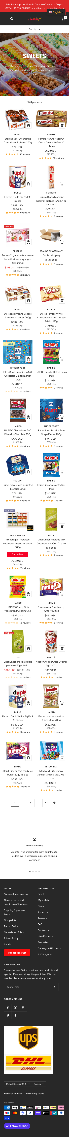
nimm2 (51, 603)
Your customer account (16, 894)
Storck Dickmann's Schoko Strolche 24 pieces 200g (18, 315)
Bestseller (43, 942)
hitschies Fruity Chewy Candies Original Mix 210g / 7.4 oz (51, 774)
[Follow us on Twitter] (15, 1008)
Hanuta (51, 134)
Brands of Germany (51, 251)
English (37, 1084)
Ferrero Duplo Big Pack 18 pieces (17, 199)
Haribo (51, 368)
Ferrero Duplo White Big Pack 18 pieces (17, 718)
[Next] (54, 803)
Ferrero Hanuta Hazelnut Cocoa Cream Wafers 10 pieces (51, 142)
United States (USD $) (16, 1084)
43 (46, 802)
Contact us (43, 930)
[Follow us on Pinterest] (8, 1015)
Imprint (8, 944)
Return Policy (11, 926)
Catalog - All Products (49, 948)
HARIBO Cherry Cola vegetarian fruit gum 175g (18, 609)
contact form (57, 8)
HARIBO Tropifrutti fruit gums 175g (51, 374)
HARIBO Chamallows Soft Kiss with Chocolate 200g (17, 432)
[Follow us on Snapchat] (15, 1015)
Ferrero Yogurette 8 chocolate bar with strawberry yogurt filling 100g (17, 259)
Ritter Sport (17, 368)
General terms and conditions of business (15, 902)
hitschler (51, 767)
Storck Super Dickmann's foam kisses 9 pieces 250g (18, 140)
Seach (41, 894)
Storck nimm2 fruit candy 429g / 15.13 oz (51, 609)
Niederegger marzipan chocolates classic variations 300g (17, 543)
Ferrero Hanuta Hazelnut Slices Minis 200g (51, 718)
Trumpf (17, 481)
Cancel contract (17, 952)
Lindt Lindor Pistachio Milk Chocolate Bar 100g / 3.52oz (51, 541)
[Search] (11, 18)
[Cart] (63, 18)
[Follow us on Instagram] (23, 1008)
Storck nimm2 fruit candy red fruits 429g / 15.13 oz (18, 772)
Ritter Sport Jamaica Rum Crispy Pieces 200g (51, 432)
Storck (18, 134)
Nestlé (51, 657)
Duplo (17, 193)
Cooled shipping (51, 255)
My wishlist (44, 900)
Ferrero (51, 193)
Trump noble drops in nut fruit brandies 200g (17, 486)
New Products (45, 936)
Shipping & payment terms (14, 912)
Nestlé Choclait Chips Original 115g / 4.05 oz (51, 663)
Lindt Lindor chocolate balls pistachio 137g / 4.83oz (18, 663)
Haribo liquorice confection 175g (51, 486)
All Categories (45, 954)
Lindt (51, 535)
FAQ (40, 924)
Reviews (42, 918)
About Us (43, 912)
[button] (56, 12)
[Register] (53, 987)
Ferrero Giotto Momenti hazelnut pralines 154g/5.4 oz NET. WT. (51, 201)
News (41, 906)
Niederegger (17, 535)
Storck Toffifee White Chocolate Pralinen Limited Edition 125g (51, 317)
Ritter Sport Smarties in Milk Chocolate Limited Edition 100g (17, 376)
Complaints (10, 920)
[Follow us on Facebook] (8, 1008)
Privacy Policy (11, 938)
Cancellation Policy (14, 932)
